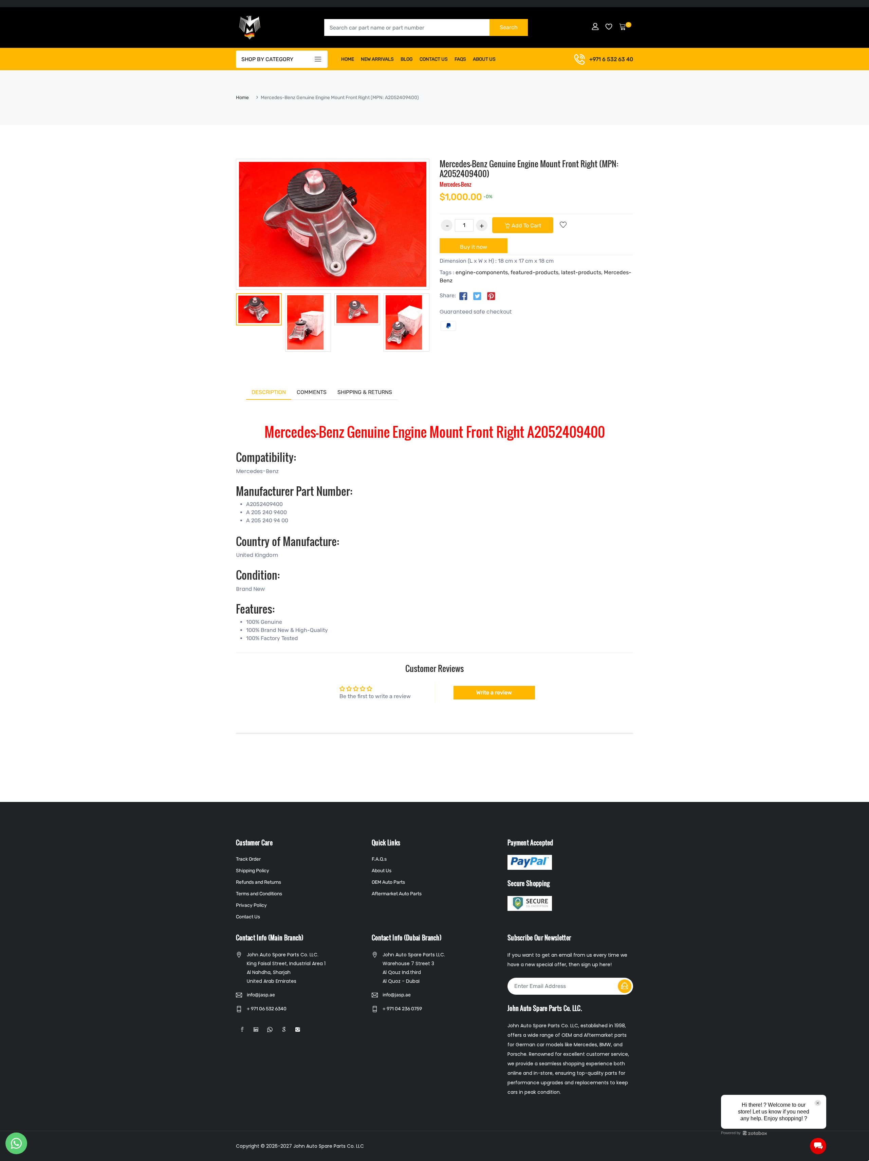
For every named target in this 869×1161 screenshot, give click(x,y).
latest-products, (582, 272)
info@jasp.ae (261, 995)
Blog (407, 59)
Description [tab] (269, 392)
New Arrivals (377, 59)
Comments (312, 392)
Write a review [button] (494, 692)
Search (509, 27)
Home (347, 59)
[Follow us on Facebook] (463, 296)
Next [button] (439, 322)
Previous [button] (226, 322)
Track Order (248, 859)
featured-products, (535, 272)
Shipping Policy (252, 871)
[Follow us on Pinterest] (491, 296)
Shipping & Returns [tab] (364, 392)
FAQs (460, 59)
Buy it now (473, 247)
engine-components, (482, 272)
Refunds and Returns (258, 882)
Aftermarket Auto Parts (397, 894)
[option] (259, 310)
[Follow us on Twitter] (477, 296)
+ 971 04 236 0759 (402, 1009)
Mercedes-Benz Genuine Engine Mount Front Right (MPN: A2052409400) (529, 168)
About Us (484, 59)
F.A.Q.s (379, 859)
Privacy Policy (251, 905)
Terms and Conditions (259, 894)
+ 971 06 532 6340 (266, 1009)
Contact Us (434, 59)
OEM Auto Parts (388, 882)
